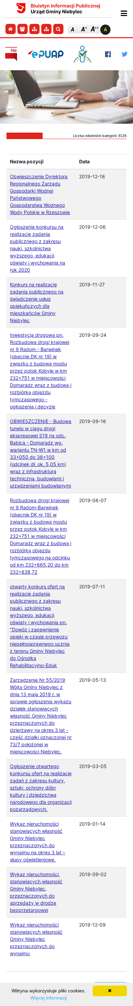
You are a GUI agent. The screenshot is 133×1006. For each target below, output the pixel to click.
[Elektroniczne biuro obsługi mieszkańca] (84, 54)
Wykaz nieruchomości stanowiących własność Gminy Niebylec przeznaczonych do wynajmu (36, 939)
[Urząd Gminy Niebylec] (21, 9)
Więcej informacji (48, 998)
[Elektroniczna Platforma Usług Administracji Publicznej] (45, 54)
